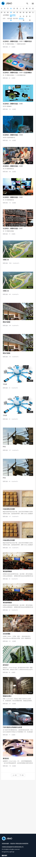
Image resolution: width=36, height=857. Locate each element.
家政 (14, 10)
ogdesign (11, 852)
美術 (4, 10)
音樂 (7, 10)
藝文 (33, 10)
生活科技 (11, 14)
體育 (17, 10)
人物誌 (20, 12)
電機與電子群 (29, 18)
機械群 (26, 12)
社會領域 (23, 14)
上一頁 (15, 775)
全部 (1, 10)
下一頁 (21, 775)
